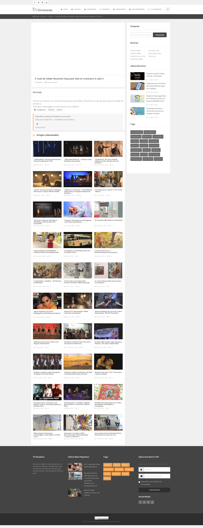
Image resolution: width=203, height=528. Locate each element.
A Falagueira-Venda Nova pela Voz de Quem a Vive (77, 251)
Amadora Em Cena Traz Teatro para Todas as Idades (108, 373)
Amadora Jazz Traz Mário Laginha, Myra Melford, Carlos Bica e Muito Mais (77, 404)
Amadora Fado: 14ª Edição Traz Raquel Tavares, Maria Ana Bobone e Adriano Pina (47, 404)
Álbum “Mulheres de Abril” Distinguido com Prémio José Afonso (47, 312)
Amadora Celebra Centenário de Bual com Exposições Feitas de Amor (78, 373)
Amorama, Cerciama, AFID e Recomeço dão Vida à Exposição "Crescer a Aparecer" (76, 435)
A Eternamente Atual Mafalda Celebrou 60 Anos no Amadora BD (46, 251)
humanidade (136, 159)
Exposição (119, 469)
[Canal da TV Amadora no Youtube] (46, 2)
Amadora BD (121, 9)
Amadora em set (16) (137, 56)
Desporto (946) (135, 53)
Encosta (125, 474)
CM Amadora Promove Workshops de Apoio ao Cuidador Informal (155, 111)
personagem (136, 150)
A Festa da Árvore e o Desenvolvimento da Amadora (106, 251)
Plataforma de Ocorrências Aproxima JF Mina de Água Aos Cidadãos (156, 86)
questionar (154, 141)
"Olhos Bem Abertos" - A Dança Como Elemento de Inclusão (78, 160)
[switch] (139, 482)
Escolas (107, 478)
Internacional (154, 154)
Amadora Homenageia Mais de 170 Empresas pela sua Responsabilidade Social (156, 98)
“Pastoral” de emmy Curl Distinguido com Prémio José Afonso (77, 221)
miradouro (147, 137)
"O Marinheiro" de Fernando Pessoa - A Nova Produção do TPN (47, 160)
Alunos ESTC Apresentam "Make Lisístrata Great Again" (76, 312)
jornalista (158, 159)
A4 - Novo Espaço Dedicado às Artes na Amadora (108, 282)
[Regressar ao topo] (195, 513)
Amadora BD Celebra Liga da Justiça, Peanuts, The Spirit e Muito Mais (108, 343)
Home (65, 9)
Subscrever (37, 124)
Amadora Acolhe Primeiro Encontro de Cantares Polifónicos (77, 343)
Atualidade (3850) (136, 59)
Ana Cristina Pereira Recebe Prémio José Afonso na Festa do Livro (108, 434)
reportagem (136, 137)
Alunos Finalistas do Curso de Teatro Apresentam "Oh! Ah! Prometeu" (108, 312)
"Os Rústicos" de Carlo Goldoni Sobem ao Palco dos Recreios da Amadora (107, 161)
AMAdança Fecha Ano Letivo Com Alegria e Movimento (46, 343)
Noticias (43, 16)
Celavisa (144, 141)
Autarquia (116, 474)
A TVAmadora (156, 9)
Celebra (116, 465)
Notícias (77, 9)
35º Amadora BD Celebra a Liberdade (108, 220)
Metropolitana (150, 132)
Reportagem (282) (154, 53)
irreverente (154, 145)
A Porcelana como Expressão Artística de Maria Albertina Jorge (77, 282)
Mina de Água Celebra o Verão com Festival (92, 492)
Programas (91, 9)
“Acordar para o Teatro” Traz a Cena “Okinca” (108, 190)
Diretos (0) (152, 56)
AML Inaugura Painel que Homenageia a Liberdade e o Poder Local (47, 435)
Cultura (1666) (135, 51)
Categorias (41, 110)
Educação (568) (153, 51)
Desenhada (148, 159)
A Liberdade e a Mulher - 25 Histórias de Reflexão (47, 282)
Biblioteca (155, 150)
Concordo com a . (151, 482)
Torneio (107, 474)
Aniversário (108, 469)
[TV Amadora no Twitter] (38, 2)
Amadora (144, 145)
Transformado (137, 132)
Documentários (138, 9)
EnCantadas (158, 137)
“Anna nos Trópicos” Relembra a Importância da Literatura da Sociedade (45, 222)
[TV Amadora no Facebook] (34, 2)
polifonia (135, 141)
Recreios (135, 145)
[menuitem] (64, 9)
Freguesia (129, 469)
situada (144, 154)
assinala (147, 150)
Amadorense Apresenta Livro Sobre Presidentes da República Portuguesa (108, 404)
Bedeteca (135, 154)
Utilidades (106, 9)
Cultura (50, 16)
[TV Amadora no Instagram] (42, 2)
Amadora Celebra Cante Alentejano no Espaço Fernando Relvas (47, 373)
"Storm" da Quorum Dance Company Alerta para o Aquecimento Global (47, 190)
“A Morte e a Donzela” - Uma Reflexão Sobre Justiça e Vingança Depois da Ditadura (78, 191)
